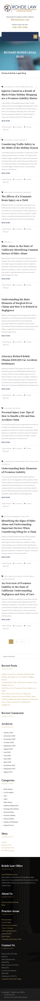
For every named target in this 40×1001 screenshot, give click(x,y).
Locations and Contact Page (11, 979)
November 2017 (9, 765)
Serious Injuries (9, 819)
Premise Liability (9, 815)
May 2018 (7, 759)
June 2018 (7, 755)
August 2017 (8, 772)
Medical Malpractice (11, 805)
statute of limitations (11, 822)
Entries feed (6, 845)
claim (5, 799)
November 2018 (9, 739)
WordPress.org (8, 850)
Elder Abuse (8, 802)
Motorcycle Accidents (9, 925)
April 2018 (7, 762)
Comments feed (8, 848)
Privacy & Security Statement (15, 997)
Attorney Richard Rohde (10, 902)
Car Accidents (9, 792)
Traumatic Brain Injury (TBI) (11, 939)
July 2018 (7, 752)
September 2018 (9, 746)
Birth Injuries (8, 789)
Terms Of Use (9, 995)
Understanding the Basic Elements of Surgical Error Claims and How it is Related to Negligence (20, 702)
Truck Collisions (7, 928)
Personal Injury (9, 812)
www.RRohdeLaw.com (9, 874)
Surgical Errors (9, 825)
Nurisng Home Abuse (11, 809)
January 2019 (8, 732)
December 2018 (9, 736)
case (5, 796)
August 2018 (8, 749)
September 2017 (9, 769)
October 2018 (9, 742)
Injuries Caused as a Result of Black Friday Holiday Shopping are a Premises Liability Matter (18, 677)
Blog (3, 905)
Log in (4, 842)
